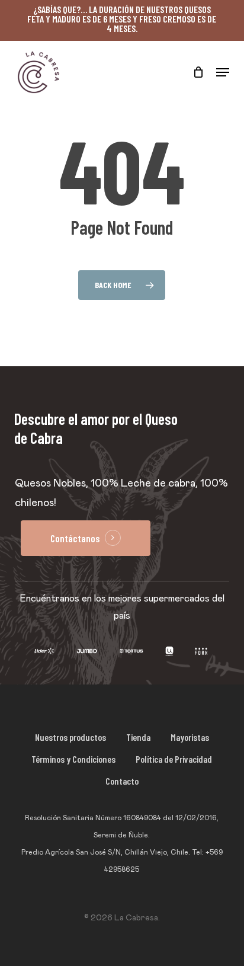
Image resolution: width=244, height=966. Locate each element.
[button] (222, 72)
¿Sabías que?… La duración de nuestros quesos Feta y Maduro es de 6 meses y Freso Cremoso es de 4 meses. (121, 19)
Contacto (122, 780)
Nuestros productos (70, 737)
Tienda (138, 737)
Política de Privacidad (174, 759)
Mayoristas (190, 737)
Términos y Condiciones (73, 759)
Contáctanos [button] (74, 538)
